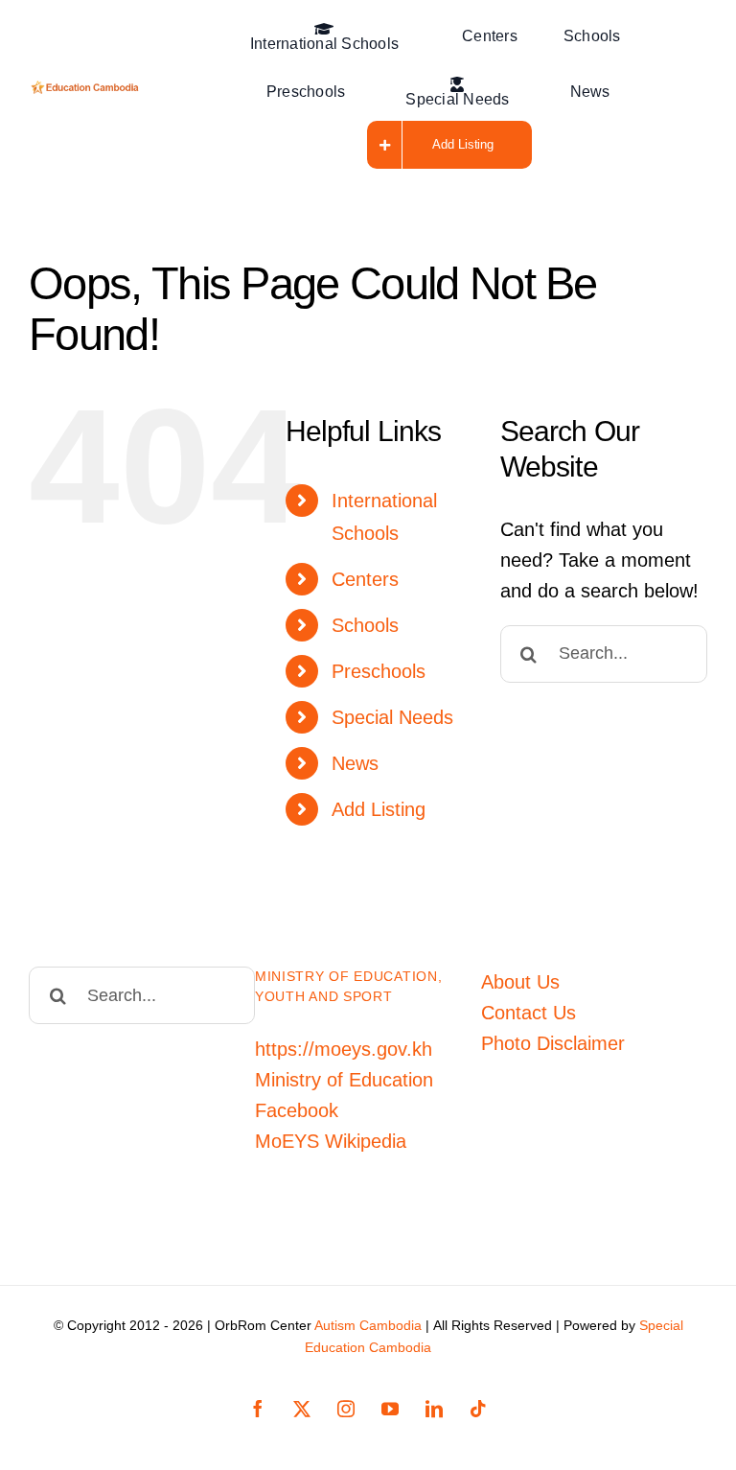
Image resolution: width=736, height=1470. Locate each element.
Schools (365, 625)
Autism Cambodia (368, 1325)
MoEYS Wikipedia (330, 1141)
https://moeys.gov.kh (343, 1049)
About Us (520, 981)
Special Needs (392, 717)
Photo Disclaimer (553, 1043)
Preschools (379, 671)
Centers (365, 579)
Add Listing (379, 809)
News (355, 763)
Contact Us (528, 1012)
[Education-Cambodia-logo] (87, 90)
